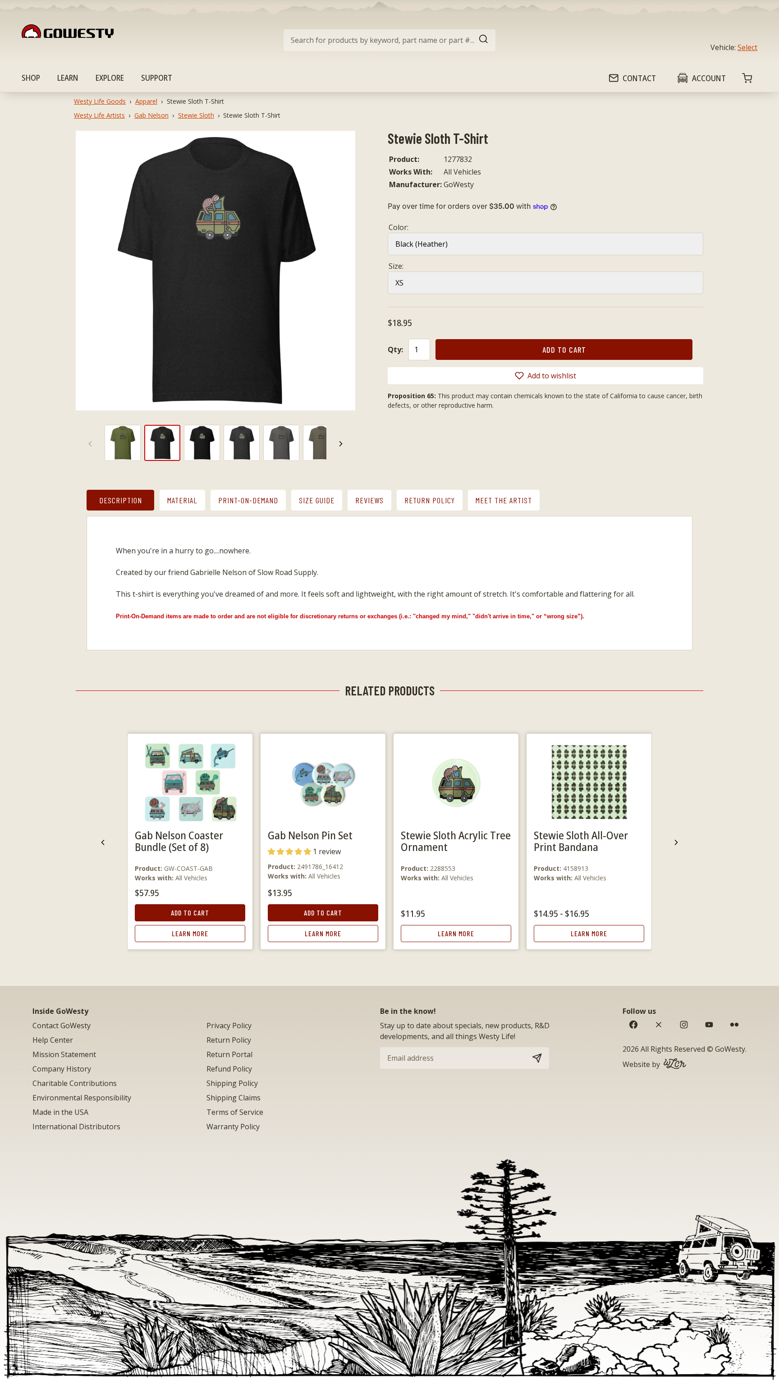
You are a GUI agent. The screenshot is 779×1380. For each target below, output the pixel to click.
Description (120, 500)
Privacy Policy (229, 1025)
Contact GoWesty (61, 1025)
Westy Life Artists (99, 115)
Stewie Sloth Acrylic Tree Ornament (456, 841)
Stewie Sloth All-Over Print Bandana (581, 841)
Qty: (395, 349)
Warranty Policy (233, 1127)
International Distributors (76, 1127)
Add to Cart (190, 912)
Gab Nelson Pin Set (310, 835)
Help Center (52, 1040)
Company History (61, 1069)
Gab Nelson (151, 115)
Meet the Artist (504, 500)
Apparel (146, 101)
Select (747, 47)
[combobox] (389, 40)
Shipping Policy (232, 1083)
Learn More (190, 933)
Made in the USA (60, 1112)
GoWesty (730, 1049)
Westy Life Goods (100, 101)
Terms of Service (234, 1112)
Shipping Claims (233, 1098)
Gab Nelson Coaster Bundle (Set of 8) (179, 841)
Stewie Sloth (196, 115)
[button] (545, 375)
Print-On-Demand (248, 500)
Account (709, 78)
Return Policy (429, 500)
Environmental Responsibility (81, 1098)
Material (182, 500)
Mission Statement (64, 1054)
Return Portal (229, 1054)
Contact (639, 78)
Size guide (317, 500)
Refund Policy (229, 1069)
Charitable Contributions (74, 1083)
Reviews (369, 500)
